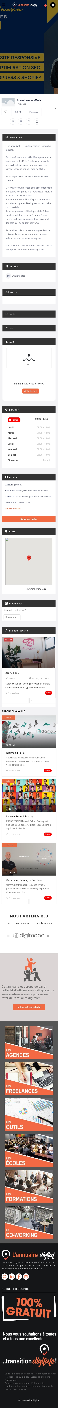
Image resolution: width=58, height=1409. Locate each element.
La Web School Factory (20, 816)
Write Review (30, 390)
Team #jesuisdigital (45, 1374)
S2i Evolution (12, 673)
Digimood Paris (15, 752)
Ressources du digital (17, 1377)
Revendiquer (12, 617)
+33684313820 (25, 502)
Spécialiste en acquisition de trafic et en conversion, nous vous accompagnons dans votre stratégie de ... (27, 761)
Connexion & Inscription (17, 1383)
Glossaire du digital (41, 1377)
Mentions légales (31, 1386)
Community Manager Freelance (25, 880)
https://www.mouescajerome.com (32, 491)
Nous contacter (18, 1389)
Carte (7, 1374)
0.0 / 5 (18, 112)
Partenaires (11, 1380)
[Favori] (6, 657)
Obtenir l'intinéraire (36, 588)
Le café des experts (22, 1374)
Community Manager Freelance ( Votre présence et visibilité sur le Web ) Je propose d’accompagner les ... (27, 888)
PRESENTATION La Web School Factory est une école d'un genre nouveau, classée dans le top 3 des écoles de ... (28, 825)
